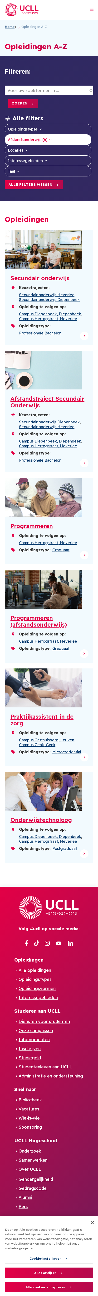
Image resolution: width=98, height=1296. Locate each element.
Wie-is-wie (29, 1118)
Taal (11, 171)
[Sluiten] (92, 1222)
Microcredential (66, 751)
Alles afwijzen (45, 1273)
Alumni (25, 1197)
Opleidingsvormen (37, 988)
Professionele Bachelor (40, 333)
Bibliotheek (30, 1100)
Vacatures (29, 1109)
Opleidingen (29, 960)
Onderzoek (30, 1151)
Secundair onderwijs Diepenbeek (49, 299)
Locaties (15, 150)
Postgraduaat (64, 848)
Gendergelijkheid (36, 1179)
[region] (49, 1256)
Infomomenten (34, 1039)
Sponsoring (30, 1127)
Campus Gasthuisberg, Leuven (46, 740)
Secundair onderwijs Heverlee (46, 294)
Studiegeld (30, 1058)
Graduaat (60, 549)
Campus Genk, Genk (37, 744)
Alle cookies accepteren (45, 1287)
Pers (23, 1206)
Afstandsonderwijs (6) (27, 139)
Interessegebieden (25, 160)
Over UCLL (30, 1169)
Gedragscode (33, 1188)
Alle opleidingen (35, 970)
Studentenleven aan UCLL (45, 1067)
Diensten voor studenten (44, 1021)
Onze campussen (36, 1030)
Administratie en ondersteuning (51, 1076)
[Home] (22, 9)
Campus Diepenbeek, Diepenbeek (50, 314)
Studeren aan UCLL (37, 1011)
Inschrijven (30, 1048)
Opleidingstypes (23, 129)
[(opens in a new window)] (26, 944)
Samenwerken (33, 1160)
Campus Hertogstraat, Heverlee (48, 318)
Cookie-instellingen (45, 1258)
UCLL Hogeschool (35, 1140)
